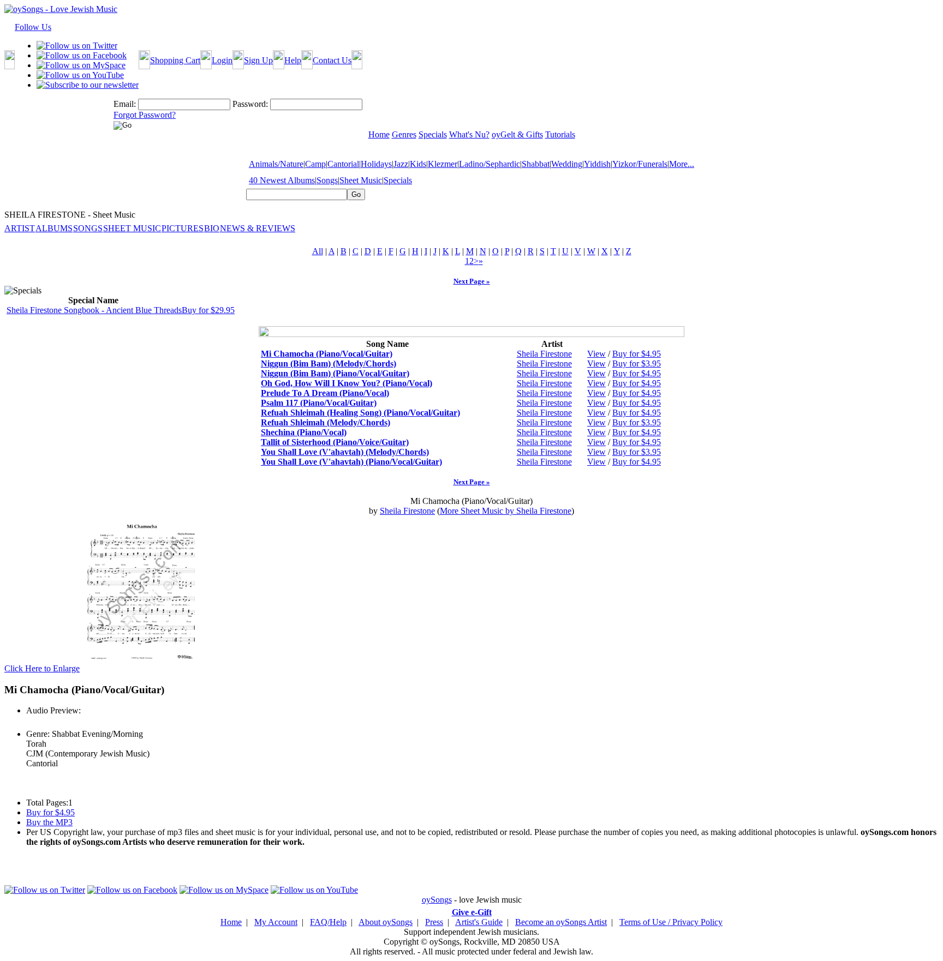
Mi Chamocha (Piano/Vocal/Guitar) (326, 353)
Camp (315, 164)
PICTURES (183, 228)
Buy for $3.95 (636, 363)
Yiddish (597, 164)
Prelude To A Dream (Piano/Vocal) (325, 393)
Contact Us (332, 60)
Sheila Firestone (544, 353)
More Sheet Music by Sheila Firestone (505, 510)
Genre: (38, 733)
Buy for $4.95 (636, 353)
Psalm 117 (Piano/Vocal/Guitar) (319, 402)
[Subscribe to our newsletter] (88, 84)
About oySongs (386, 922)
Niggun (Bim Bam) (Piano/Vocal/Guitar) (335, 373)
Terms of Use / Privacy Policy (671, 922)
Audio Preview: (53, 710)
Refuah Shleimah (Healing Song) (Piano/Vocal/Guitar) (360, 412)
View (596, 353)
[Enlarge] (142, 668)
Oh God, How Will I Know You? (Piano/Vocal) (346, 383)
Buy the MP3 (49, 822)
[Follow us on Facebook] (82, 55)
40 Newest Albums (282, 180)
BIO (211, 228)
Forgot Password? (145, 114)
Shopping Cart (175, 60)
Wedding (566, 164)
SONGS (88, 228)
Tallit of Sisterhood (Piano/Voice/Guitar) (335, 442)
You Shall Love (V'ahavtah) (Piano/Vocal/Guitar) (351, 461)
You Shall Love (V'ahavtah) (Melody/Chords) (345, 452)
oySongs (437, 899)
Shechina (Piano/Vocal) (304, 432)
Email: (125, 104)
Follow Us (33, 27)
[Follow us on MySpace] (81, 65)
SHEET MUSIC (132, 228)
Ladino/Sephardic (489, 164)
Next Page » (471, 281)
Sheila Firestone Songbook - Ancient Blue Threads (94, 310)
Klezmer (442, 164)
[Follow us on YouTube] (80, 75)
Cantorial (343, 164)
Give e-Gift (472, 912)
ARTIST (19, 228)
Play (33, 722)
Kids (418, 164)
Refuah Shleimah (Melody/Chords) (325, 422)
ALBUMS (54, 228)
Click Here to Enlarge (42, 668)
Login (222, 60)
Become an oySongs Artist (561, 922)
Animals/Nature (276, 164)
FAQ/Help (328, 922)
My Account (275, 922)
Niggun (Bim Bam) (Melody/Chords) (328, 363)
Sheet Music (360, 180)
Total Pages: (47, 802)
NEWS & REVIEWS (257, 228)
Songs (327, 180)
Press (434, 922)
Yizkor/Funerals (639, 164)
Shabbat (536, 164)
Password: (250, 104)
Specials (398, 180)
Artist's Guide (479, 922)
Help (292, 60)
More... (681, 164)
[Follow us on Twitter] (77, 45)
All (317, 251)
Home (231, 922)
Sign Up (258, 60)
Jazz (400, 164)
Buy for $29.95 (208, 310)
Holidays (376, 164)
